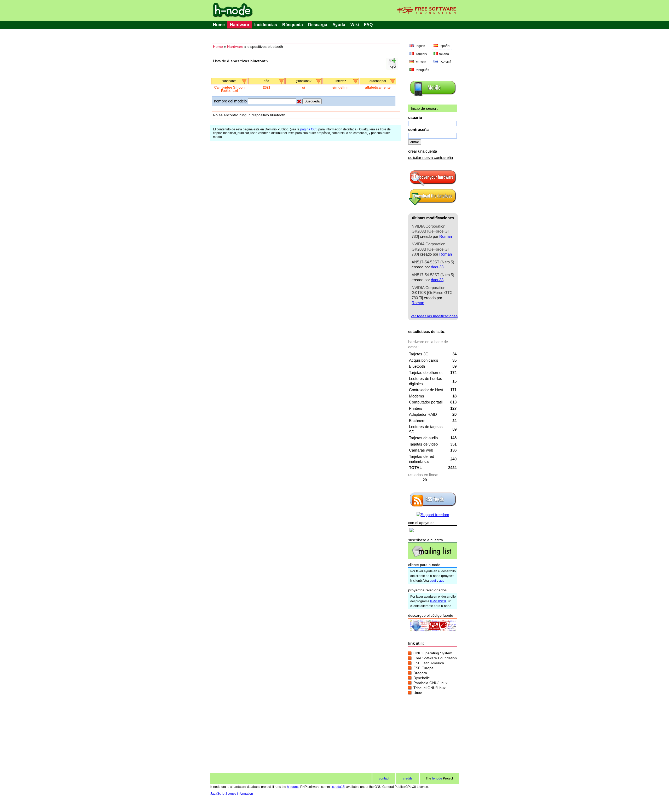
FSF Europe (423, 668)
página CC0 (309, 129)
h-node (437, 778)
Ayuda (338, 24)
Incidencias (265, 24)
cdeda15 (338, 787)
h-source (293, 787)
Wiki (354, 24)
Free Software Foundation (435, 658)
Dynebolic (421, 678)
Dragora (420, 673)
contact (384, 778)
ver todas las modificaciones (434, 316)
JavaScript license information (231, 793)
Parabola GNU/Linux (430, 683)
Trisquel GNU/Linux (429, 688)
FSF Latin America (428, 663)
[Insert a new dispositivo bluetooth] (392, 68)
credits (407, 778)
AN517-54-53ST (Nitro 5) (433, 262)
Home (219, 24)
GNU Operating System (432, 653)
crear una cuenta (422, 151)
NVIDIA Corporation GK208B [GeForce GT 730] (431, 231)
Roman (445, 236)
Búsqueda (292, 24)
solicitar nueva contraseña (430, 157)
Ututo (417, 693)
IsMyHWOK (438, 601)
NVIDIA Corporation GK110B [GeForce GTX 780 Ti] (432, 292)
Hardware (239, 24)
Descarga (317, 24)
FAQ (368, 24)
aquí (433, 580)
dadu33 (437, 267)
